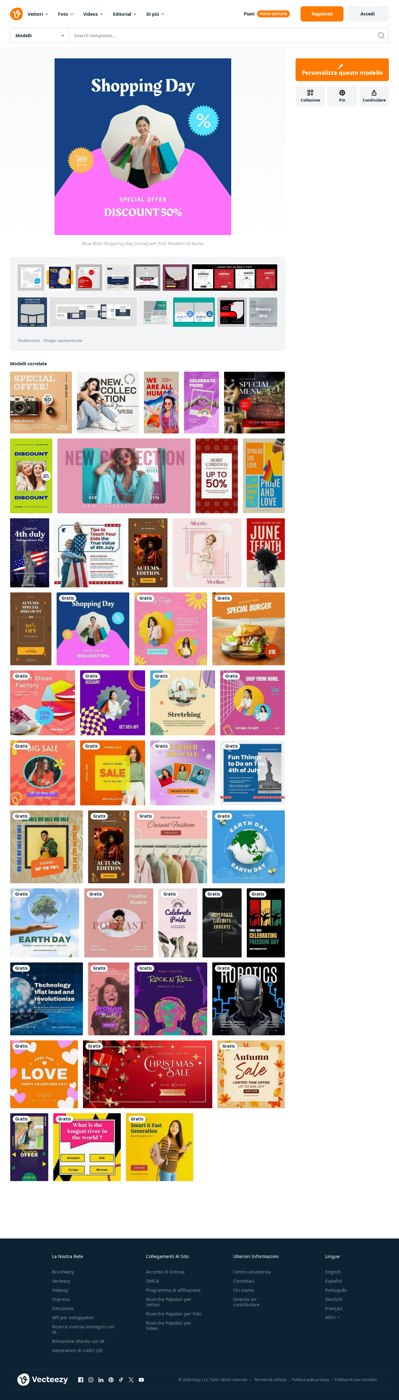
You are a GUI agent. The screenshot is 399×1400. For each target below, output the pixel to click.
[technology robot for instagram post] (248, 998)
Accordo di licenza (165, 1272)
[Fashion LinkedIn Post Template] (207, 552)
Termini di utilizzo (270, 1379)
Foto (63, 14)
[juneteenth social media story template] (266, 552)
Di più (152, 14)
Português (336, 1290)
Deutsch (334, 1299)
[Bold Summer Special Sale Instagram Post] (112, 772)
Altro (330, 1317)
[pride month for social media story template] (201, 402)
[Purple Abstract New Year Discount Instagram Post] (112, 702)
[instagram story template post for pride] (264, 475)
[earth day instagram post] (44, 922)
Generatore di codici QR (77, 1350)
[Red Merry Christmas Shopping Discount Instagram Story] (217, 475)
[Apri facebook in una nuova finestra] (80, 1379)
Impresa (61, 1299)
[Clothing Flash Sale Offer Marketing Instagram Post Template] (108, 402)
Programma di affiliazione (173, 1290)
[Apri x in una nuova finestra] (131, 1379)
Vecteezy (61, 1281)
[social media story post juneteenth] (266, 922)
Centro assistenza (252, 1272)
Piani (249, 14)
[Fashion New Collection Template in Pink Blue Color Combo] (124, 475)
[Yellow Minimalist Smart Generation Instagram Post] (159, 1147)
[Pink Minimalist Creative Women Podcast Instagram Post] (118, 922)
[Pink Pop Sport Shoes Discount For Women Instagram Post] (42, 702)
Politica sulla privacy (310, 1379)
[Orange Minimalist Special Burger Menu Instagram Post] (248, 628)
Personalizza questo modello (342, 73)
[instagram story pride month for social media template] (177, 922)
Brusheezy (63, 1272)
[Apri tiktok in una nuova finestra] (121, 1379)
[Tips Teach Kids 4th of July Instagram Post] (88, 552)
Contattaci (244, 1281)
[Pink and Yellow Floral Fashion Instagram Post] (170, 628)
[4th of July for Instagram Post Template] (252, 772)
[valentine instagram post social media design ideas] (44, 1074)
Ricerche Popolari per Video (168, 1325)
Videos (90, 14)
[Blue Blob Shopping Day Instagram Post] (92, 628)
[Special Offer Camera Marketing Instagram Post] (41, 402)
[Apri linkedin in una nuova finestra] (100, 1379)
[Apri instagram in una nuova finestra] (90, 1379)
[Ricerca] (381, 35)
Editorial (122, 14)
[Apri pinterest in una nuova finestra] (111, 1379)
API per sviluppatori (73, 1318)
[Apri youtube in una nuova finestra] (141, 1379)
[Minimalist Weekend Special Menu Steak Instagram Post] (254, 402)
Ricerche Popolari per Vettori (168, 1302)
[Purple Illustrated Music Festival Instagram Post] (170, 998)
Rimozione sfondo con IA (78, 1341)
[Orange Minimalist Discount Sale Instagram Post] (42, 772)
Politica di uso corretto (356, 1379)
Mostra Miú (263, 312)
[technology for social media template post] (46, 998)
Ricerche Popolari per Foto (174, 1314)
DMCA (152, 1281)
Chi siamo (243, 1290)
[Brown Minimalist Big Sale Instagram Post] (46, 846)
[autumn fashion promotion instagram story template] (147, 552)
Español (333, 1281)
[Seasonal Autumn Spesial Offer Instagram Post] (251, 1074)
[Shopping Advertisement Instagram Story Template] (31, 475)
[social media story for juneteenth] (222, 922)
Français (334, 1308)
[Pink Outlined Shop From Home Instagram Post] (252, 702)
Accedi (368, 14)
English (333, 1272)
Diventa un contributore (246, 1302)
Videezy (60, 1290)
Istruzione (62, 1308)
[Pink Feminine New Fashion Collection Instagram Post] (170, 846)
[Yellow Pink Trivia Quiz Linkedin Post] (87, 1147)
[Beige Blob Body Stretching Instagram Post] (182, 702)
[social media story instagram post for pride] (161, 402)
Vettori (35, 14)
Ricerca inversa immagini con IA (83, 1329)
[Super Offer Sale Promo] (29, 1147)
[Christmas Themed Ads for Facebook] (147, 1074)
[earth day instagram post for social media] (248, 846)
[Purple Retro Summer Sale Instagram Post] (182, 772)
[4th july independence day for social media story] (29, 552)
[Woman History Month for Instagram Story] (108, 998)
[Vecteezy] (16, 14)
